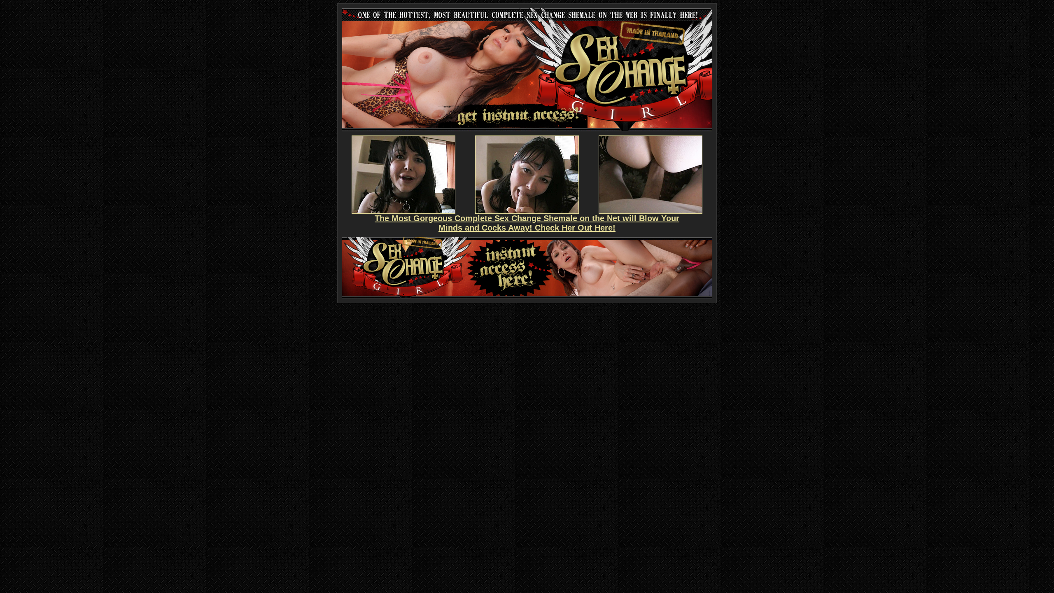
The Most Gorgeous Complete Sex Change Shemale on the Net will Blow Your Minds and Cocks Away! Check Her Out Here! (527, 223)
